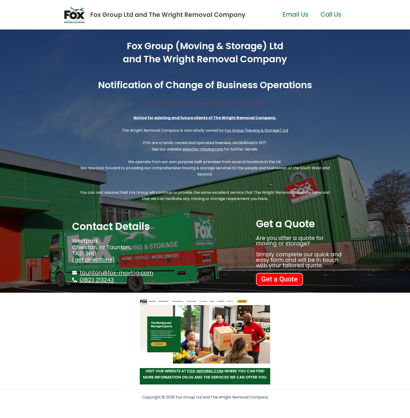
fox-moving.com (205, 371)
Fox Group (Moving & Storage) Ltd (256, 130)
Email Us (295, 14)
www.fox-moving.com (202, 149)
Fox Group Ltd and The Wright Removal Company (168, 14)
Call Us (331, 14)
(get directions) (93, 259)
